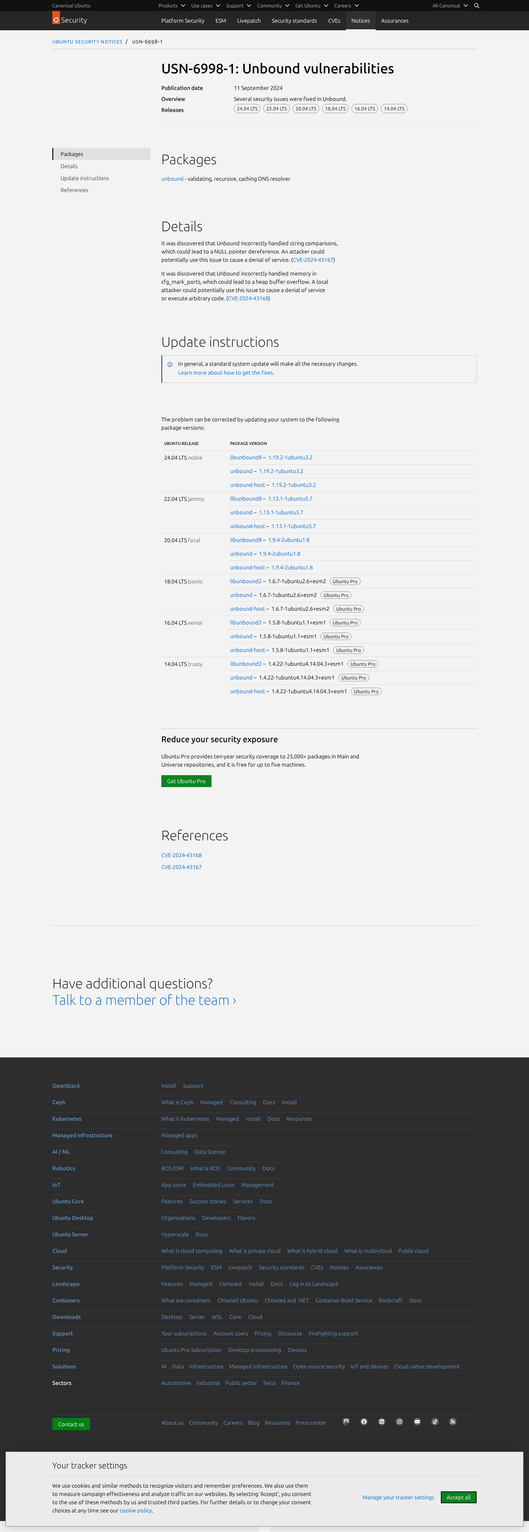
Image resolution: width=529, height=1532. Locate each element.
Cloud (59, 1251)
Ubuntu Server (70, 1234)
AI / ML (61, 1152)
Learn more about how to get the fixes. (226, 372)
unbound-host (247, 485)
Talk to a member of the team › (144, 1000)
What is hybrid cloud (312, 1251)
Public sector (241, 1383)
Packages (72, 154)
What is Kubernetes (185, 1119)
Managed (211, 1102)
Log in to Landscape (314, 1284)
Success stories (207, 1201)
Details (69, 166)
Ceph (58, 1102)
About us (172, 1422)
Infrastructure (206, 1366)
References (74, 190)
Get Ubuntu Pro (186, 781)
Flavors (246, 1218)
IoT (56, 1185)
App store (173, 1185)
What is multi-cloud (368, 1251)
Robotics (63, 1168)
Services (243, 1201)
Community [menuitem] (269, 5)
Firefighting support (333, 1333)
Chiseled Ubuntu (237, 1300)
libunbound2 (246, 581)
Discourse (290, 1333)
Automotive (176, 1383)
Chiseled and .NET (287, 1300)
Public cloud (414, 1251)
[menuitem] (450, 5)
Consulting (243, 1102)
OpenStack (66, 1085)
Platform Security (182, 20)
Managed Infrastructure (258, 1366)
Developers (216, 1218)
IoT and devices (369, 1366)
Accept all (459, 1497)
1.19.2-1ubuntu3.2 (290, 457)
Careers (232, 1422)
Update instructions (85, 178)
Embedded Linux (213, 1185)
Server (197, 1317)
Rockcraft (391, 1300)
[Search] (476, 5)
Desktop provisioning (254, 1350)
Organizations (178, 1218)
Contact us (71, 1424)
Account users (230, 1333)
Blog (253, 1422)
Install (168, 1085)
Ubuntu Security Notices (87, 41)
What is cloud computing (191, 1251)
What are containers (186, 1300)
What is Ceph (177, 1102)
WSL (217, 1317)
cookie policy (136, 1510)
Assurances (395, 20)
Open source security (319, 1366)
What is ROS (205, 1168)
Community (241, 1168)
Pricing (263, 1333)
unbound (172, 179)
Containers (66, 1300)
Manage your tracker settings (398, 1497)
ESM (221, 20)
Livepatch (249, 20)
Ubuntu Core (68, 1201)
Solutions (64, 1366)
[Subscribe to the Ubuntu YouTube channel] (419, 1423)
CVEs (334, 20)
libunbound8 (246, 457)
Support (193, 1085)
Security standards (294, 20)
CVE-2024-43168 (248, 298)
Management (257, 1185)
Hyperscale (175, 1234)
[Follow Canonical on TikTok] (436, 1423)
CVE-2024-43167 (313, 260)
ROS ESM (172, 1168)
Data (178, 1366)
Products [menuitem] (168, 5)
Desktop (171, 1317)
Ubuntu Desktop (72, 1218)
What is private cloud (255, 1251)
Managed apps (179, 1135)
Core (235, 1317)
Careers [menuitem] (342, 5)
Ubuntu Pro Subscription (191, 1350)
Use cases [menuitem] (201, 5)
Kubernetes (66, 1119)
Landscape (66, 1284)
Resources (299, 1119)
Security (62, 1267)
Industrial (208, 1383)
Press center (311, 1422)
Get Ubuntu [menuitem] (308, 5)
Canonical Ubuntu (71, 5)
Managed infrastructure (82, 1135)
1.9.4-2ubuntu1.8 (289, 540)
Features (172, 1201)
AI (164, 1366)
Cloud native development (427, 1366)
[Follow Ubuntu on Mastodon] (348, 1423)
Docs (269, 1102)
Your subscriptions (184, 1333)
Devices (297, 1350)
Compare (230, 1284)
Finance (290, 1383)
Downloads (66, 1317)
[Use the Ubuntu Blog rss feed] (454, 1423)
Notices (360, 20)
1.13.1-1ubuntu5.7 (290, 498)
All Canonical (446, 5)
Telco (269, 1383)
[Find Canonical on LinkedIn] (383, 1423)
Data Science (209, 1152)
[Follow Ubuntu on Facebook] (365, 1423)
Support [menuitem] (234, 5)
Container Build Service (344, 1300)
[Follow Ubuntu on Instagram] (401, 1423)
